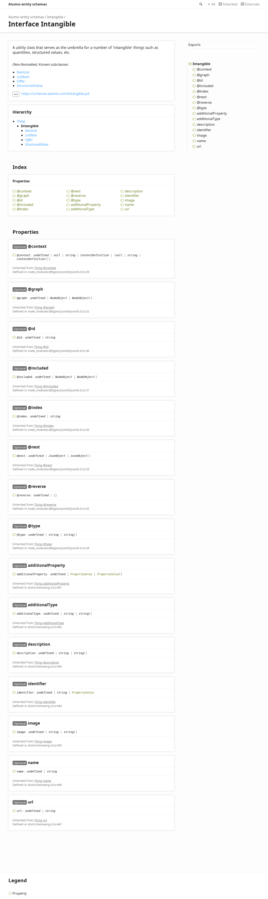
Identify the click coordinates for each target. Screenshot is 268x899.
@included (25, 205)
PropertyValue (81, 574)
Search (200, 4)
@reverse (78, 195)
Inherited (230, 4)
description (134, 191)
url (127, 209)
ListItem (23, 76)
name (129, 205)
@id (20, 200)
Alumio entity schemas (27, 4)
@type (76, 200)
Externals (252, 4)
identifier (132, 195)
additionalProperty (86, 205)
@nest (76, 191)
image (130, 200)
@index (22, 209)
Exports (194, 44)
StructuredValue (30, 85)
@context (24, 191)
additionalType (82, 209)
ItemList (23, 72)
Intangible (55, 17)
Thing (21, 121)
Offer (21, 81)
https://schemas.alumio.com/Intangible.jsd (55, 93)
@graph (23, 195)
